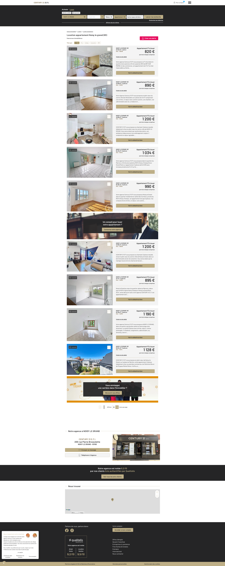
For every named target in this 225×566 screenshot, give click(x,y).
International (117, 551)
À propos (115, 549)
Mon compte (180, 2)
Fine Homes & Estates (120, 547)
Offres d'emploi (117, 540)
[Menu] (189, 2)
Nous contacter (117, 554)
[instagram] (72, 530)
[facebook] (67, 530)
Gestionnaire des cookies (152, 564)
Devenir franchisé (118, 542)
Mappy (82, 512)
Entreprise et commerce (121, 544)
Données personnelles (120, 564)
